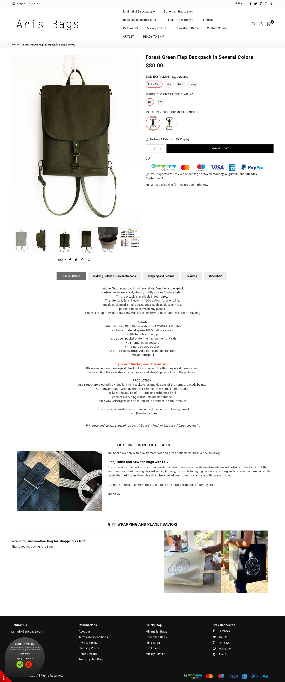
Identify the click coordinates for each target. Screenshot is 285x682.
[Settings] (260, 24)
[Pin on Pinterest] (82, 260)
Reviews (192, 276)
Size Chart (183, 76)
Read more (25, 654)
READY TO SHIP (153, 36)
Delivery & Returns (161, 139)
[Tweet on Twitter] (76, 260)
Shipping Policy (89, 648)
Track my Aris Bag (91, 659)
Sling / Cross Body (179, 19)
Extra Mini (154, 84)
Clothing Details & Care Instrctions (114, 276)
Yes (160, 102)
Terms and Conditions (93, 637)
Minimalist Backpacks (138, 11)
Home (15, 44)
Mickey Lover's (156, 28)
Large (193, 84)
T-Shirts (208, 19)
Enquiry (184, 139)
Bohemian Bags (156, 637)
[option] (75, 140)
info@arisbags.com (27, 3)
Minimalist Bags (156, 631)
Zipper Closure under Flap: (170, 94)
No (150, 102)
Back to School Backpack (140, 19)
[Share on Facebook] (70, 260)
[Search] (253, 24)
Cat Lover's (130, 28)
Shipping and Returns (161, 276)
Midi (180, 84)
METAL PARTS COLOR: (172, 112)
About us (85, 631)
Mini (169, 84)
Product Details (71, 276)
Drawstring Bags (186, 28)
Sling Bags (153, 642)
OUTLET (128, 36)
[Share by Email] (89, 260)
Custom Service (217, 28)
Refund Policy (88, 653)
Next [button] (135, 140)
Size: (168, 76)
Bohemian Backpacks (178, 11)
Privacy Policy (88, 642)
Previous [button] (15, 140)
